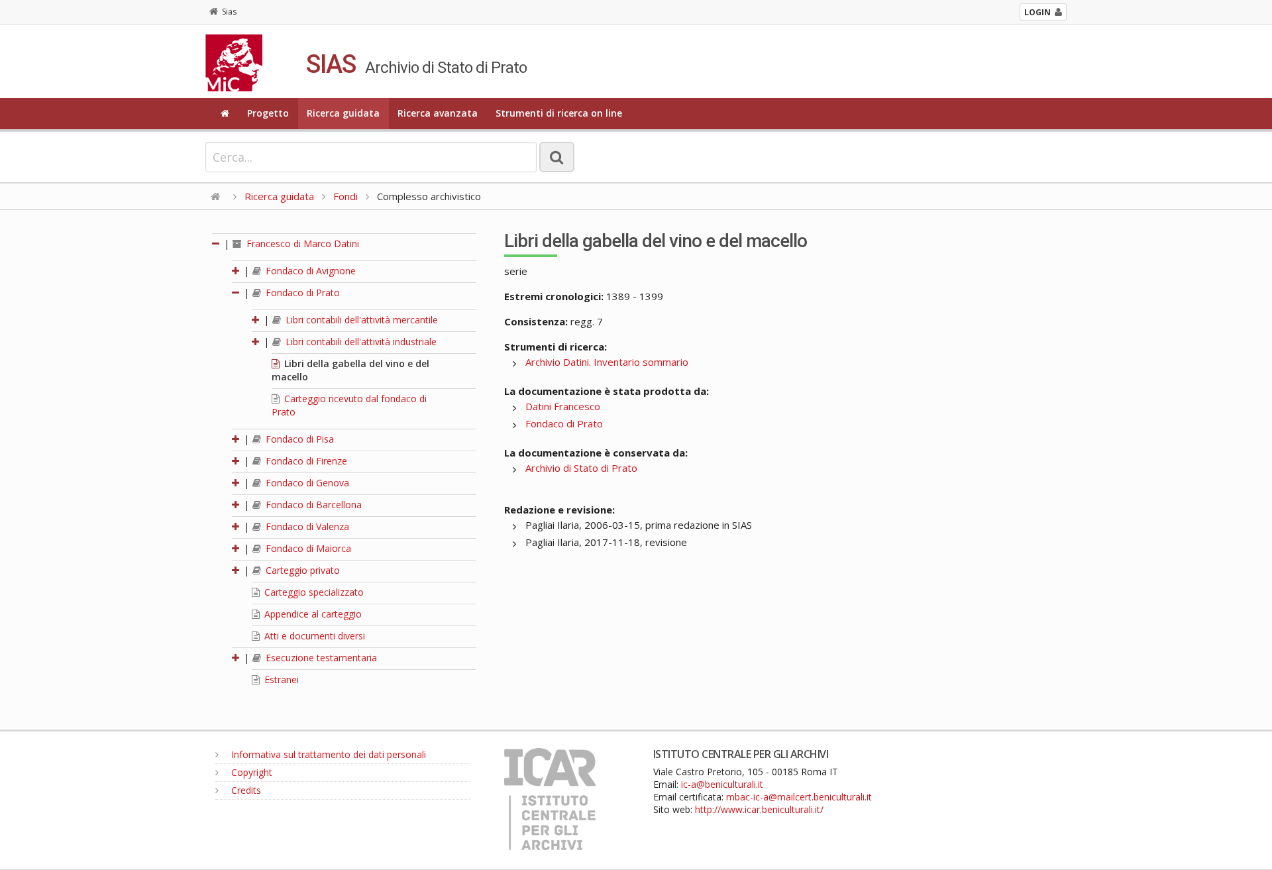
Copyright (250, 772)
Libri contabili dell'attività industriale (360, 341)
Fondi (345, 196)
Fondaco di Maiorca (307, 548)
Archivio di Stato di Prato (581, 467)
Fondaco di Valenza (306, 526)
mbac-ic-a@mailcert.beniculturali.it (799, 796)
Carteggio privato (301, 570)
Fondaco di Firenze (305, 461)
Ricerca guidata (343, 113)
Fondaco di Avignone (309, 270)
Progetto (268, 113)
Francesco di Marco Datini (301, 243)
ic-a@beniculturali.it (722, 784)
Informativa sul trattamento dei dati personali (327, 754)
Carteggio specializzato (313, 592)
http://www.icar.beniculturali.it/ (759, 809)
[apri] (236, 270)
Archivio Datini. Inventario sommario (606, 361)
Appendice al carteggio (312, 614)
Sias (229, 11)
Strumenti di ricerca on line (559, 113)
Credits (245, 790)
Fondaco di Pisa (298, 439)
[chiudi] (236, 292)
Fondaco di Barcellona (312, 504)
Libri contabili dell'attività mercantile (360, 319)
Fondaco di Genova (306, 482)
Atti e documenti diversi (313, 635)
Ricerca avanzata (438, 113)
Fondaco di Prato (301, 292)
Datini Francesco (562, 406)
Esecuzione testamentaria (320, 657)
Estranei (280, 679)
